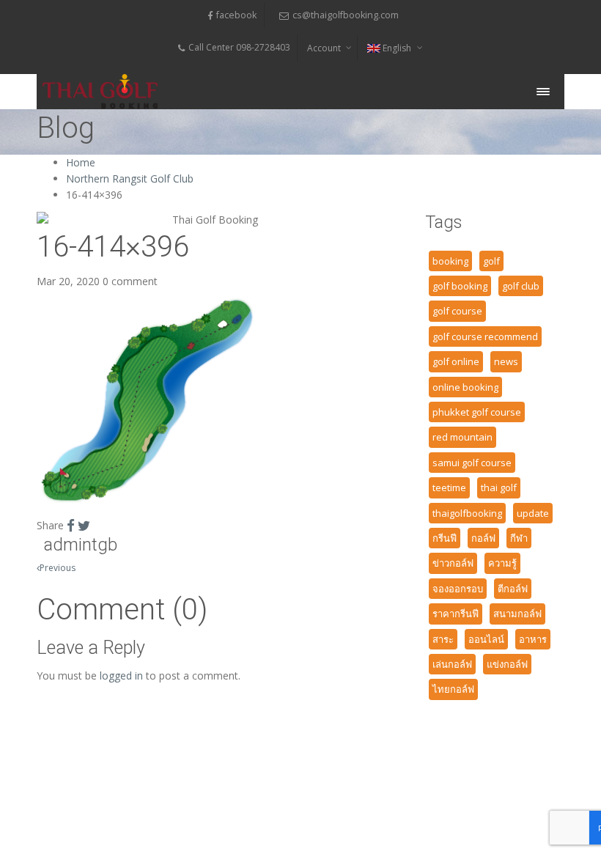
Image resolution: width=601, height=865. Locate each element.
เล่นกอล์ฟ (452, 664)
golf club (520, 285)
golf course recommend (485, 336)
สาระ (443, 639)
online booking (465, 387)
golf (491, 261)
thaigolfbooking (467, 513)
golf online (455, 361)
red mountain (462, 436)
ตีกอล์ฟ (513, 588)
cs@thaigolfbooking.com (345, 15)
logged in (121, 675)
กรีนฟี (444, 538)
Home (80, 162)
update (533, 513)
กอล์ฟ (483, 538)
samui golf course (472, 462)
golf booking (459, 285)
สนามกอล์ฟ (517, 613)
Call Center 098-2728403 (239, 47)
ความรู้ (502, 563)
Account (324, 48)
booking (450, 261)
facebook (236, 15)
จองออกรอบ (457, 588)
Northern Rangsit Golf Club (129, 178)
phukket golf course (476, 412)
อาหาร (533, 639)
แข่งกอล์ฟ (507, 664)
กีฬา (519, 538)
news (506, 361)
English (397, 48)
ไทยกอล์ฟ (453, 689)
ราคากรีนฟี (455, 613)
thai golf (499, 487)
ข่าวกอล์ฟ (452, 563)
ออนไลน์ (486, 639)
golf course (457, 310)
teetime (449, 487)
